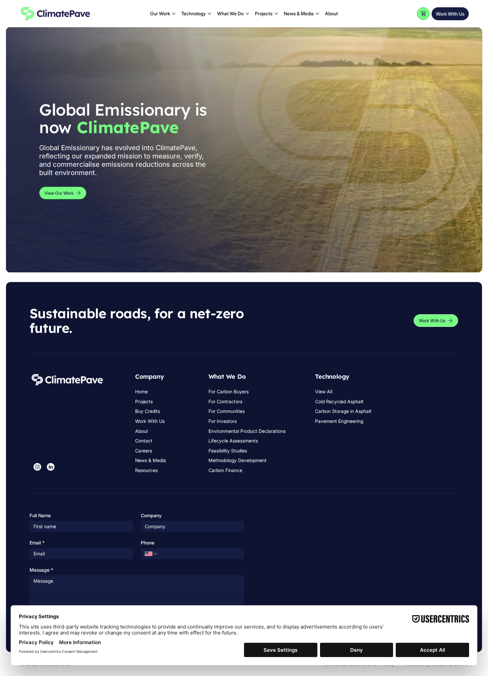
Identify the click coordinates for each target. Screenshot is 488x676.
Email (37, 542)
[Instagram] (37, 467)
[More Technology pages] (209, 13)
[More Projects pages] (276, 13)
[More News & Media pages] (317, 13)
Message (41, 570)
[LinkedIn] (50, 467)
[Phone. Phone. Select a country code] (151, 553)
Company (151, 515)
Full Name (40, 515)
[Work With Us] (423, 13)
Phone (147, 542)
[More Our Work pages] (173, 13)
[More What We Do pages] (247, 13)
